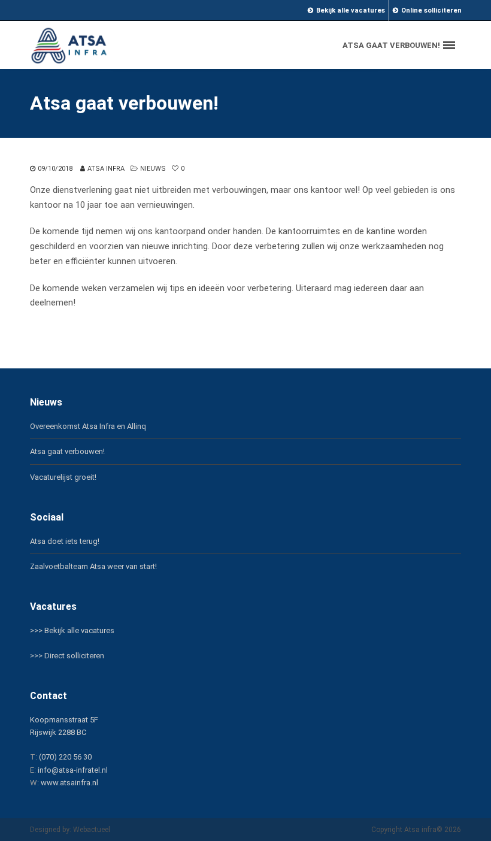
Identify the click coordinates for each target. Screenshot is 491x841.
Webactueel (91, 829)
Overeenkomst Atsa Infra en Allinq (88, 426)
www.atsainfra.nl (69, 782)
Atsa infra (106, 169)
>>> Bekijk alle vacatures (72, 630)
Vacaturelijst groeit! (63, 477)
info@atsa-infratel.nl (73, 770)
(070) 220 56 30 (65, 756)
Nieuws (153, 169)
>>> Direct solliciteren (67, 655)
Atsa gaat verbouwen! (67, 451)
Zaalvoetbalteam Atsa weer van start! (93, 566)
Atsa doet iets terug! (64, 541)
